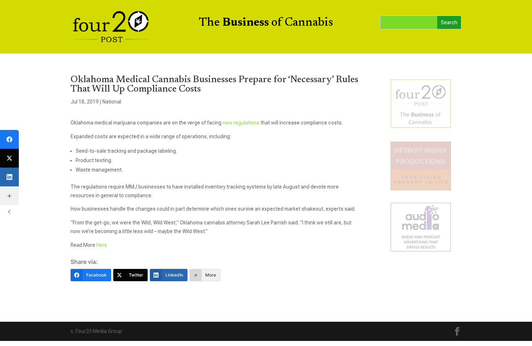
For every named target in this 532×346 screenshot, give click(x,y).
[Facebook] (9, 139)
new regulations (241, 123)
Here (101, 245)
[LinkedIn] (9, 177)
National (111, 102)
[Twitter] (9, 158)
